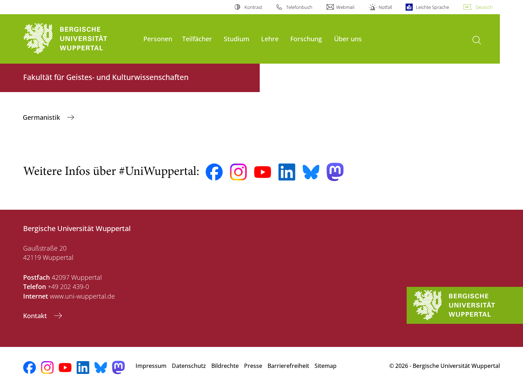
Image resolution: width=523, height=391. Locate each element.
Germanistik (42, 117)
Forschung (306, 38)
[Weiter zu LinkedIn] (286, 172)
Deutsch (484, 7)
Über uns (348, 38)
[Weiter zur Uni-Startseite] (79, 39)
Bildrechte (225, 366)
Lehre (270, 38)
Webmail (345, 7)
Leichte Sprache (432, 7)
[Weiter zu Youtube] (262, 172)
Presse (253, 366)
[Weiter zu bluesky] (310, 172)
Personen (157, 38)
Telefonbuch (299, 7)
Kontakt (36, 315)
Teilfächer (197, 38)
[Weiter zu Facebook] (214, 172)
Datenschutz (189, 366)
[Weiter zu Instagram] (238, 172)
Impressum (151, 366)
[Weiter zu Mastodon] (335, 172)
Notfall (385, 7)
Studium (236, 38)
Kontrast (253, 7)
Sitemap (326, 366)
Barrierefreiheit (288, 366)
